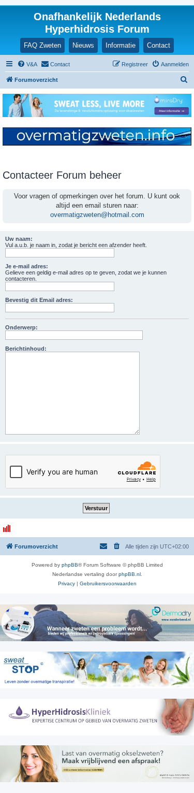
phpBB (70, 565)
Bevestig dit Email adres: (39, 300)
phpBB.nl (129, 574)
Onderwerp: (21, 327)
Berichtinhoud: (26, 348)
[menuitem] (27, 64)
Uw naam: (19, 239)
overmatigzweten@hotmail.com (97, 215)
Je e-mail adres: (26, 266)
